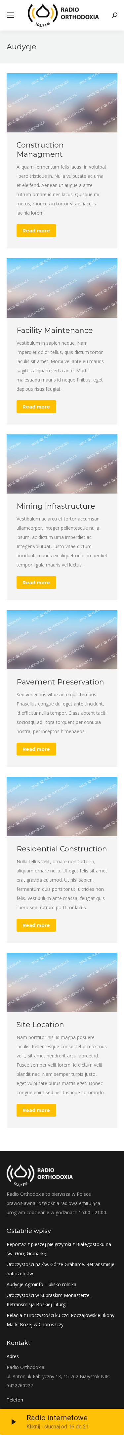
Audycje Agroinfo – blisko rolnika (41, 1284)
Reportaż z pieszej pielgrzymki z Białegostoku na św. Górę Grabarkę (59, 1249)
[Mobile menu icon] (11, 15)
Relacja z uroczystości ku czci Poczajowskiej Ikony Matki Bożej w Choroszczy (60, 1320)
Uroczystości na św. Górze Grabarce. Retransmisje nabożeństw (60, 1269)
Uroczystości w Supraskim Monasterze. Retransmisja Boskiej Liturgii (49, 1300)
